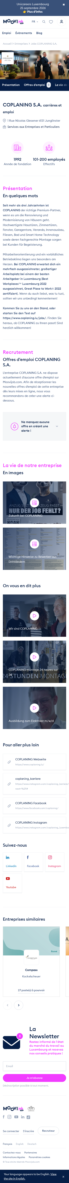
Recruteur (48, 1130)
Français (7, 1143)
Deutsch (31, 1143)
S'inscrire (28, 1131)
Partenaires (30, 1152)
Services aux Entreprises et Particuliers (33, 127)
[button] (18, 1005)
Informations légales (14, 1157)
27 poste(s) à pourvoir (31, 990)
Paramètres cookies (39, 1157)
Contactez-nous (12, 1152)
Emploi (6, 33)
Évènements (23, 33)
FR (34, 21)
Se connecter (11, 1131)
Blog (39, 33)
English (20, 1143)
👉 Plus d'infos (33, 11)
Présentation (11, 85)
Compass (31, 970)
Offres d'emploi (36, 85)
